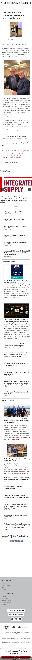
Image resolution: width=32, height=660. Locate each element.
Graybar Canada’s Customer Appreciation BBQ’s (13, 487)
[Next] (29, 189)
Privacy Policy (5, 598)
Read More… (16, 297)
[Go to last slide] (2, 189)
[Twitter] (16, 619)
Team (3, 587)
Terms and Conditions (7, 600)
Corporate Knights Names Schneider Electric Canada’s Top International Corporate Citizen (15, 506)
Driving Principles (6, 585)
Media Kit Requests (6, 602)
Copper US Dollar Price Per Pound (15, 535)
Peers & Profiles (8, 400)
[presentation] (16, 185)
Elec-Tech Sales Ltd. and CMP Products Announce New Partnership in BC (16, 345)
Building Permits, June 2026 (13, 212)
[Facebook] (12, 619)
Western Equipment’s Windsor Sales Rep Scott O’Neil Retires (17, 460)
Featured (13, 9)
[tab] (14, 206)
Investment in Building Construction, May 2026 (15, 243)
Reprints (4, 596)
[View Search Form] (1, 3)
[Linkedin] (20, 619)
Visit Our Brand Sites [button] (16, 615)
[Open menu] (30, 3)
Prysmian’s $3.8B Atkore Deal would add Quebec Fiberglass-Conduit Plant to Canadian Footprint (17, 252)
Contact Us (4, 604)
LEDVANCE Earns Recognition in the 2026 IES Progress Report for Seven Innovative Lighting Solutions (16, 354)
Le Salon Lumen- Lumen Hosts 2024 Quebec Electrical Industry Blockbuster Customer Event (16, 420)
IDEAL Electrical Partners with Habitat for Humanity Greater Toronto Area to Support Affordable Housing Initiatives (16, 383)
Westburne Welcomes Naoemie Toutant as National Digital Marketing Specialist (16, 478)
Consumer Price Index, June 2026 (14, 235)
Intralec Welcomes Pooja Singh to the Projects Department (16, 364)
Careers (4, 589)
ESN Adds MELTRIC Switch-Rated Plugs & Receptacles (17, 373)
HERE (16, 162)
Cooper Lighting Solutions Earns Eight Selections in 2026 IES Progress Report (16, 320)
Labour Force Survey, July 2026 (14, 219)
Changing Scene (6, 9)
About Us (4, 583)
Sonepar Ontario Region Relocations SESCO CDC (15, 516)
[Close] (31, 650)
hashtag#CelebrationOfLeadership (11, 157)
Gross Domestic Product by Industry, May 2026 (15, 227)
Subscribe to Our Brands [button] (16, 610)
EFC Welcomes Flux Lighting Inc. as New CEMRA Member (17, 393)
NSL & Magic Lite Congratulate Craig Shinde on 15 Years (16, 281)
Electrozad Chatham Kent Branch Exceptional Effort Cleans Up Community (17, 496)
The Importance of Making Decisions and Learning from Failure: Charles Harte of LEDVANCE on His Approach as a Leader (17, 526)
